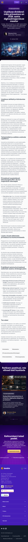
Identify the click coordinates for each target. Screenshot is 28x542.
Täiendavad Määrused (7, 538)
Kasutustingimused (5, 536)
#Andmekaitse (5, 349)
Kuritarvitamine (19, 538)
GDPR (25, 536)
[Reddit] (3, 528)
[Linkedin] (6, 528)
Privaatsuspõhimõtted (14, 8)
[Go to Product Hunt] (7, 490)
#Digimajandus (15, 349)
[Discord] (1, 528)
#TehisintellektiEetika (7, 356)
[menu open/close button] (26, 2)
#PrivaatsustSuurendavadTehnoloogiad (11, 353)
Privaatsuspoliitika (16, 536)
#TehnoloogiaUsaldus (20, 356)
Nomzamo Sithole (11, 412)
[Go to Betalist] (5, 495)
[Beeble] (2, 2)
